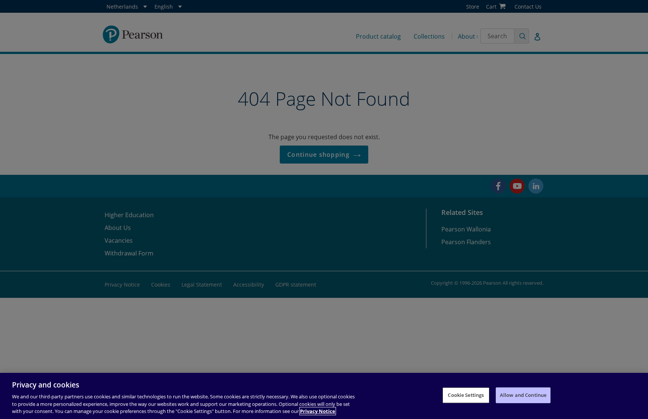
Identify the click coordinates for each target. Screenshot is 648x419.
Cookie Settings (466, 395)
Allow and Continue (523, 395)
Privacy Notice (317, 411)
